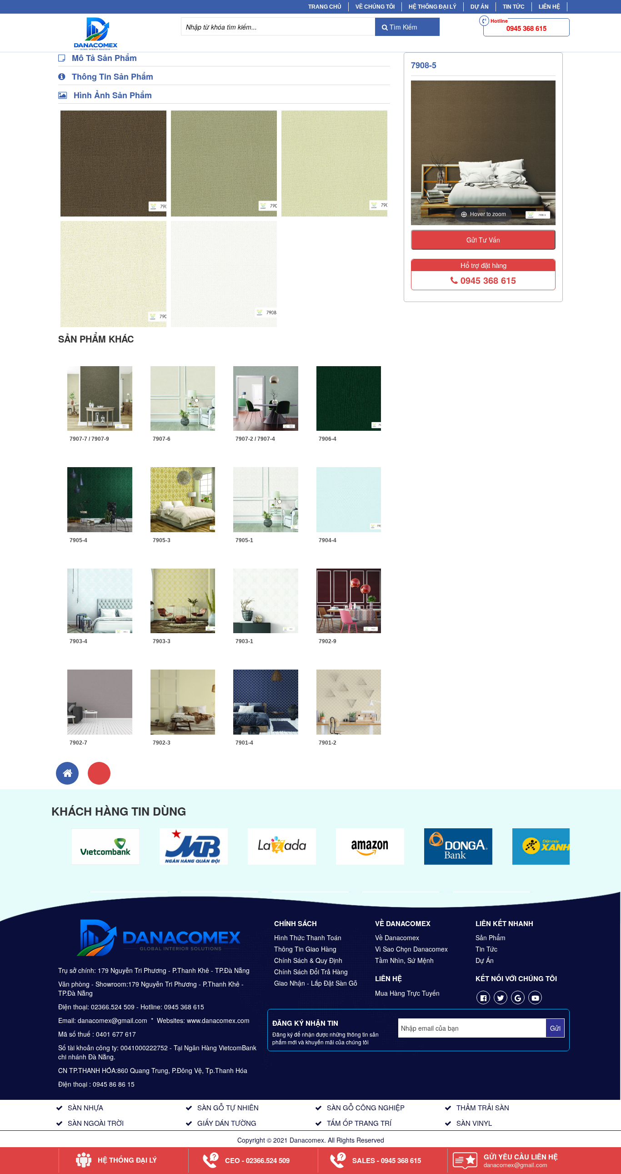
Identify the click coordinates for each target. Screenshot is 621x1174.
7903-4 (78, 641)
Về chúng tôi (375, 7)
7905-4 (78, 540)
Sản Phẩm (491, 937)
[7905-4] (99, 498)
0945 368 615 (487, 280)
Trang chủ (324, 7)
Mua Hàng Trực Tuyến (407, 993)
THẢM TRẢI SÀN (482, 1107)
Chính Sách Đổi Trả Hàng (311, 971)
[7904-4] (348, 498)
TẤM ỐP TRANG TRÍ (359, 1123)
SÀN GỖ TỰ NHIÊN (228, 1107)
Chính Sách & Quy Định (308, 960)
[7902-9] (348, 599)
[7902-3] (182, 700)
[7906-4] (348, 397)
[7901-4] (265, 700)
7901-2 (327, 743)
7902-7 (78, 743)
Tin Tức (486, 948)
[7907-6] (182, 397)
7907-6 (161, 439)
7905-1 (244, 540)
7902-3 (161, 743)
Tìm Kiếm (402, 26)
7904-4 (327, 540)
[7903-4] (99, 599)
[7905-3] (182, 498)
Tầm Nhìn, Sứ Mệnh (404, 960)
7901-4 (244, 743)
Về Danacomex (397, 937)
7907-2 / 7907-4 (255, 439)
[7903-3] (182, 599)
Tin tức (514, 7)
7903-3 (161, 641)
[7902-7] (99, 700)
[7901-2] (348, 700)
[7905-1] (265, 498)
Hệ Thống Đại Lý (432, 7)
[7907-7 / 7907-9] (99, 397)
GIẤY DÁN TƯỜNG (226, 1123)
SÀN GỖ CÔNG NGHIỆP (366, 1107)
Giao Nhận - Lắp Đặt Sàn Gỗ (315, 983)
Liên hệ (549, 7)
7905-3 (161, 540)
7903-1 (244, 641)
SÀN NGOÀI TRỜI (96, 1123)
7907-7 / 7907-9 (89, 439)
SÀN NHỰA (85, 1107)
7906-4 (327, 439)
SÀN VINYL (474, 1123)
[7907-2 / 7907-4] (265, 397)
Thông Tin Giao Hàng (305, 948)
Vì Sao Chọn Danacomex (411, 948)
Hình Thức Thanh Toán (307, 937)
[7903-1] (265, 599)
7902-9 (327, 641)
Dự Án (480, 7)
